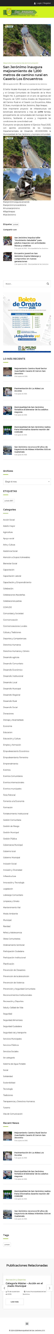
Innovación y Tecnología (13, 882)
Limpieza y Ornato (11, 901)
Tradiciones (8, 1095)
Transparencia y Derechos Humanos (19, 1101)
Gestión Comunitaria (12, 820)
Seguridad (7, 1014)
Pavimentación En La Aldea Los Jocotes (29, 389)
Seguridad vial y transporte (14, 1032)
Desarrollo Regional (11, 695)
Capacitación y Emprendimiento (17, 582)
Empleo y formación (12, 745)
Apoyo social (8, 538)
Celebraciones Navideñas (14, 595)
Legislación (8, 889)
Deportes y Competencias (14, 638)
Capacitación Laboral (12, 576)
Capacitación (8, 570)
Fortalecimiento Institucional (15, 814)
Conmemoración (10, 620)
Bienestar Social (10, 563)
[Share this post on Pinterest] (28, 229)
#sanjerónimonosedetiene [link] (14, 205)
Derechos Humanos (12, 645)
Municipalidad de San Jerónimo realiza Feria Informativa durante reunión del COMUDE (32, 429)
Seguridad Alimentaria (12, 1020)
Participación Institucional (14, 957)
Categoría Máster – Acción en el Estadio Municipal (24, 1285)
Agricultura (8, 532)
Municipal (7, 920)
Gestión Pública (10, 839)
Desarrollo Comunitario (13, 663)
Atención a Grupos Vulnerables (16, 557)
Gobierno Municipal (11, 857)
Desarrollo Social (10, 707)
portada (9, 501)
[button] (27, 1324)
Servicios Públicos (11, 1045)
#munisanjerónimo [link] (11, 208)
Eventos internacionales (13, 782)
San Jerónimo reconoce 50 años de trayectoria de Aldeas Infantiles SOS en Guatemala (32, 449)
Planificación (8, 964)
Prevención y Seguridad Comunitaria (19, 989)
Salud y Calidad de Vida (13, 1007)
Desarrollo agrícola (11, 657)
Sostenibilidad (9, 1083)
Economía (7, 726)
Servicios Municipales (12, 1039)
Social (5, 1070)
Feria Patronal (9, 795)
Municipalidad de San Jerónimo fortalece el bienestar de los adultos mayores (31, 409)
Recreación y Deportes (13, 1001)
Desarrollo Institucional (13, 676)
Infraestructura (9, 876)
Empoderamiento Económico (16, 751)
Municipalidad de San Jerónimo (36, 84)
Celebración (8, 588)
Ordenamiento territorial (13, 945)
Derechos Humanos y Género (16, 651)
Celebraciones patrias (12, 601)
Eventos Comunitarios (13, 776)
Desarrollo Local (10, 682)
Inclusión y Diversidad (12, 870)
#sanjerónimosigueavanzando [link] (16, 202)
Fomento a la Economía (13, 801)
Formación (8, 807)
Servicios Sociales (10, 1051)
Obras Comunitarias (11, 939)
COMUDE (7, 607)
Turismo (6, 1108)
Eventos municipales (12, 789)
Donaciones (8, 713)
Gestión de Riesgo (11, 826)
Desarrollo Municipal (12, 689)
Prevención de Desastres (14, 970)
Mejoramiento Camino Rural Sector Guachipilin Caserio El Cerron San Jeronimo (30, 371)
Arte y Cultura (9, 545)
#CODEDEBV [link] (41, 131)
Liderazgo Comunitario (13, 895)
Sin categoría (9, 1058)
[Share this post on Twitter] (24, 229)
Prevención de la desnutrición (16, 976)
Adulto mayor (9, 526)
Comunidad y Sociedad (13, 613)
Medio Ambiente (10, 914)
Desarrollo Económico (12, 670)
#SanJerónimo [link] (9, 215)
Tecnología (8, 1089)
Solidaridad (8, 1076)
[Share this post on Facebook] (20, 229)
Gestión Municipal (11, 832)
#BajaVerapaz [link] (9, 211)
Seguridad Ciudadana (12, 1026)
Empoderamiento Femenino (15, 757)
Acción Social (9, 520)
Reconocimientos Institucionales (17, 995)
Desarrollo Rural (10, 701)
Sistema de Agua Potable (14, 1064)
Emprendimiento (10, 764)
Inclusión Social (9, 864)
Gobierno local (9, 851)
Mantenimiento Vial (11, 907)
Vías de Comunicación (12, 1114)
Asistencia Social (10, 551)
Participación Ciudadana (13, 951)
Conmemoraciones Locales (15, 626)
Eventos (6, 770)
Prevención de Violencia (13, 983)
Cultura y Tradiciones (12, 632)
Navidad (6, 926)
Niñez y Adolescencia (12, 932)
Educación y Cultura (11, 739)
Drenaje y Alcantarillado (13, 720)
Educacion (7, 732)
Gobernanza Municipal (13, 845)
